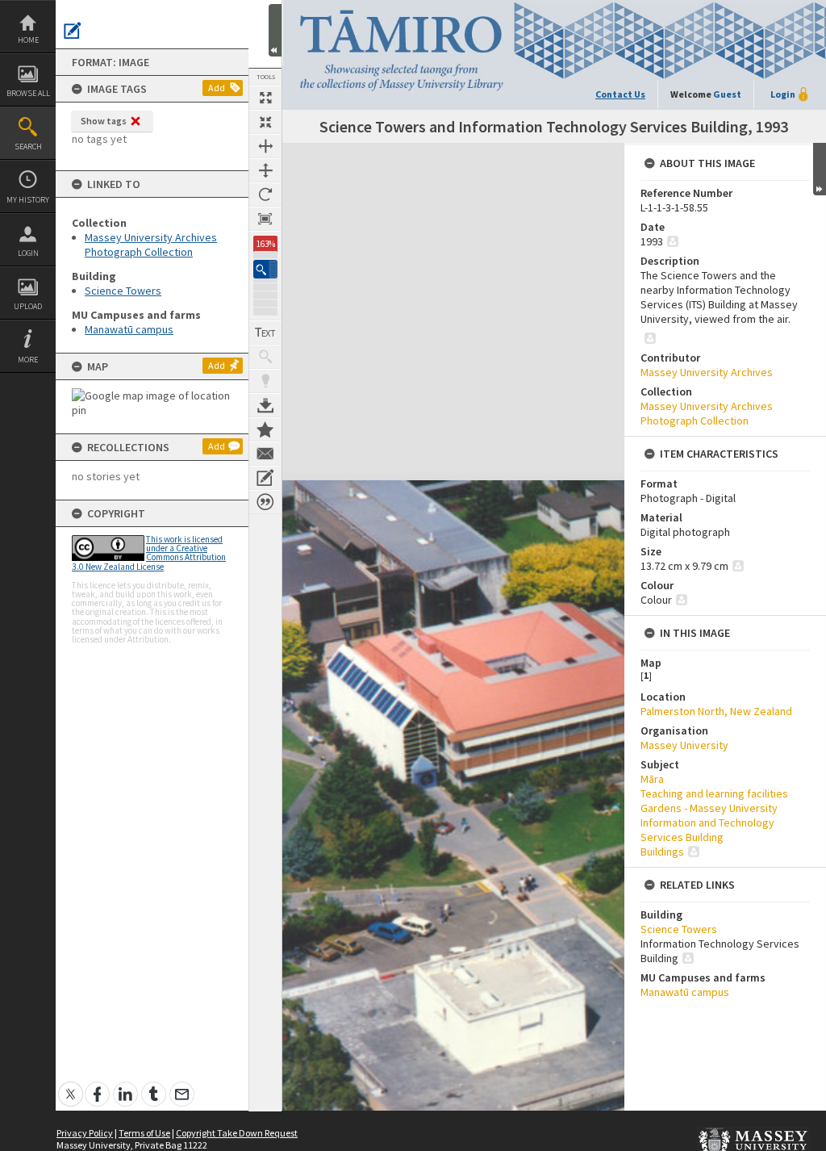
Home (28, 40)
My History (27, 200)
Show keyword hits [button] (265, 357)
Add (216, 88)
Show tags (104, 121)
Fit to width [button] (265, 146)
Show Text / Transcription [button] (265, 332)
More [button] (28, 359)
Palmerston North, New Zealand (716, 711)
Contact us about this (265, 454)
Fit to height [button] (265, 170)
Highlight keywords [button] (265, 381)
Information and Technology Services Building (707, 829)
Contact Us (620, 94)
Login (28, 253)
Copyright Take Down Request (237, 1133)
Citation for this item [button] (265, 502)
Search (28, 146)
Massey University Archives (706, 372)
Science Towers (123, 290)
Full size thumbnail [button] (265, 98)
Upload (28, 306)
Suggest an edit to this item (72, 31)
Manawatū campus (129, 329)
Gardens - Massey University (709, 808)
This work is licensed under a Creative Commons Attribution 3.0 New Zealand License (149, 553)
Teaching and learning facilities (714, 793)
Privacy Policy (84, 1133)
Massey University (684, 745)
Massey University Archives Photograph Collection (151, 244)
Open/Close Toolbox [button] (275, 30)
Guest (727, 94)
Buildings (662, 851)
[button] (265, 269)
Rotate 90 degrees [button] (265, 194)
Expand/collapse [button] (819, 169)
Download (265, 405)
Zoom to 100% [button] (265, 219)
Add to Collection (265, 429)
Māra (652, 779)
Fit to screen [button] (265, 122)
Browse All (28, 93)
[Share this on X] (70, 1085)
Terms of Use (144, 1133)
